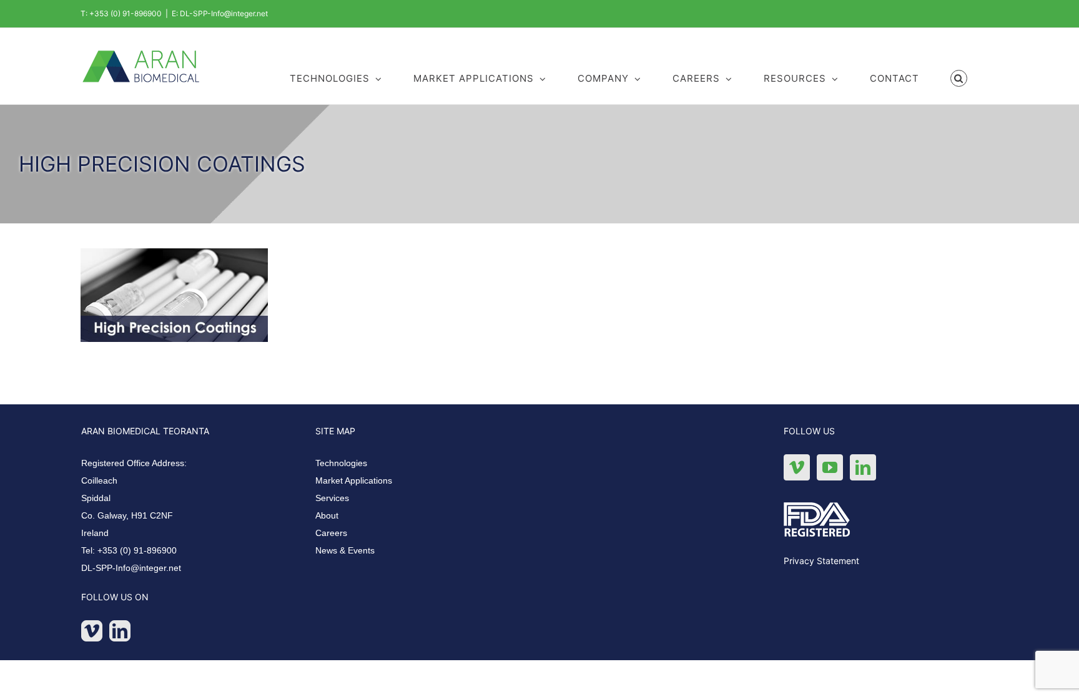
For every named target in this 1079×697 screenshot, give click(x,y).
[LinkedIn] (120, 630)
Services (332, 498)
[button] (959, 77)
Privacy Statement (821, 560)
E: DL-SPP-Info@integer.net (220, 13)
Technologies (341, 463)
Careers (331, 533)
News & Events (345, 550)
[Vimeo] (91, 630)
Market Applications (353, 480)
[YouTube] (830, 467)
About (326, 515)
